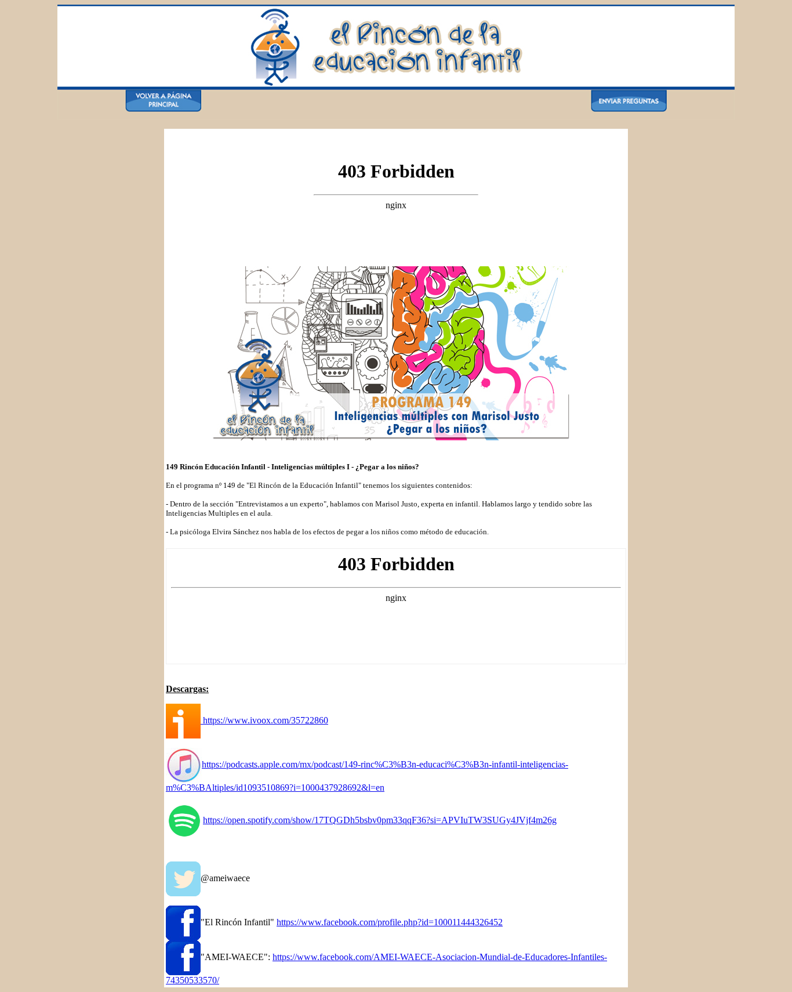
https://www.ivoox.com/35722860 (264, 720)
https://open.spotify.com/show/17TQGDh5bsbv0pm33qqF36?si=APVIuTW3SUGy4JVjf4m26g (380, 820)
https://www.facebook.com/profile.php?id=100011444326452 (390, 922)
